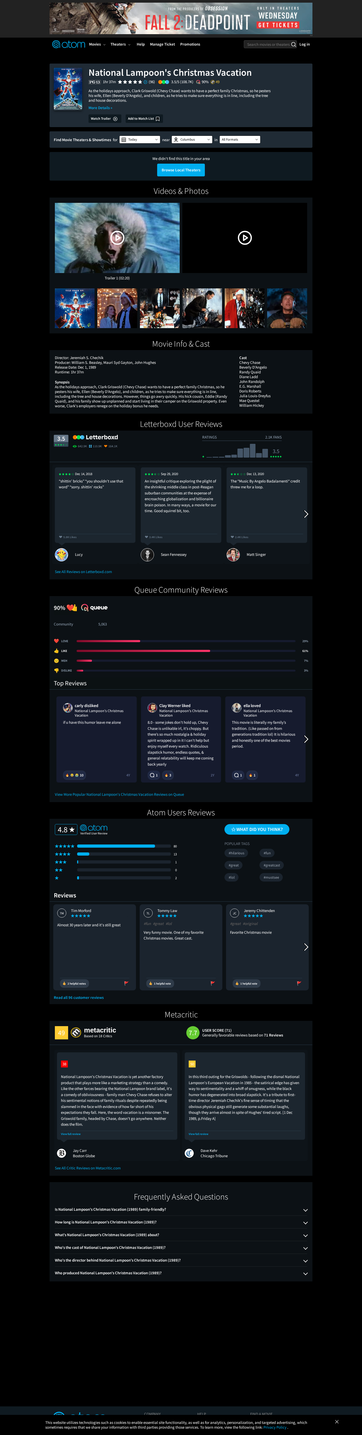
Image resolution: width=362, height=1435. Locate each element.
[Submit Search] (293, 44)
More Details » (100, 107)
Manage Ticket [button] (162, 44)
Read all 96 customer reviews (79, 997)
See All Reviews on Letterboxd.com (83, 571)
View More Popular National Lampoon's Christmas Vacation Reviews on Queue (119, 794)
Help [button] (141, 44)
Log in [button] (304, 44)
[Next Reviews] (305, 514)
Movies (95, 44)
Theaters (118, 44)
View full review (71, 1134)
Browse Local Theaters (181, 169)
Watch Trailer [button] (101, 118)
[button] (139, 140)
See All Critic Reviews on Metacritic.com (88, 1167)
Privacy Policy (275, 1427)
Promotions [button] (190, 44)
